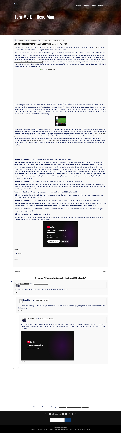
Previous (18, 272)
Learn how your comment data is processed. (74, 407)
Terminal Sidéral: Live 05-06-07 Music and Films (43, 140)
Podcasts (78, 5)
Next (104, 272)
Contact (100, 5)
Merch (94, 5)
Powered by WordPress (60, 427)
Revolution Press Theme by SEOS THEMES (75, 429)
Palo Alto (53, 40)
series (97, 47)
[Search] (68, 420)
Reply (16, 292)
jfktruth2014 (24, 284)
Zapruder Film (60, 40)
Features (86, 5)
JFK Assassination (32, 40)
